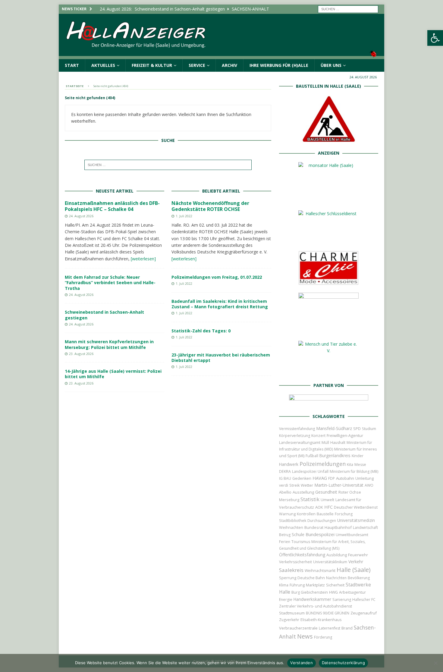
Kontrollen (306, 514)
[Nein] (435, 663)
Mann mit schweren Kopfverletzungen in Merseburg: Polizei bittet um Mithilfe (109, 344)
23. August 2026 (81, 353)
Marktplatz (315, 585)
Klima (283, 585)
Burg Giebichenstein (309, 592)
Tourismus (300, 541)
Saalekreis (291, 570)
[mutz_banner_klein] (328, 402)
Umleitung (364, 478)
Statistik (309, 499)
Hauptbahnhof (338, 527)
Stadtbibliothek (292, 520)
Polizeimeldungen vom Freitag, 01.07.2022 (216, 277)
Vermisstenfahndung (297, 428)
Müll (325, 442)
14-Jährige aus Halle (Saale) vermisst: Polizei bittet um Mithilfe (113, 373)
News (305, 636)
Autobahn (345, 478)
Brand (347, 628)
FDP (331, 478)
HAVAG (320, 478)
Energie (285, 599)
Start (72, 65)
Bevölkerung (359, 577)
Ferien (284, 541)
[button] (435, 38)
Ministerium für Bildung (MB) (354, 471)
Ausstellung (303, 492)
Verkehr (355, 561)
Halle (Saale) (353, 570)
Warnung (287, 514)
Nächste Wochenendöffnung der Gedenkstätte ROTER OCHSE (210, 206)
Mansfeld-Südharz (334, 428)
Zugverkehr (289, 619)
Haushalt (337, 442)
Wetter (307, 485)
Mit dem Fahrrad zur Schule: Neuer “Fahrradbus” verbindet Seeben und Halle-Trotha (110, 282)
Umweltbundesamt (352, 534)
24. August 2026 (81, 216)
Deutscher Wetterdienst (356, 507)
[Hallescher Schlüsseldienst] (328, 240)
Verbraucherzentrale (298, 628)
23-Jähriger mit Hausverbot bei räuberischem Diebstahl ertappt (220, 357)
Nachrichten (336, 577)
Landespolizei (304, 471)
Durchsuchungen (321, 520)
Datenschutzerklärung (343, 662)
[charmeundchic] (328, 281)
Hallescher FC (363, 599)
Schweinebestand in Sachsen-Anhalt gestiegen (104, 314)
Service (197, 65)
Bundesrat (313, 527)
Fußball (312, 455)
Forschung (344, 514)
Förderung (323, 637)
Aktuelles (103, 65)
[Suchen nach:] (348, 8)
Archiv (229, 65)
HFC (328, 507)
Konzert (318, 435)
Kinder (357, 455)
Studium (369, 428)
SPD (357, 428)
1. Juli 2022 (184, 216)
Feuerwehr (358, 554)
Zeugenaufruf (363, 613)
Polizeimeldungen (323, 463)
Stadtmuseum (292, 613)
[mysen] (328, 330)
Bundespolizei (320, 534)
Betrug (285, 534)
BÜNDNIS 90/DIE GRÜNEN (327, 613)
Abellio (285, 492)
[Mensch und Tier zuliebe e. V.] (328, 371)
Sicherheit (335, 585)
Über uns (331, 65)
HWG (333, 592)
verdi (283, 485)
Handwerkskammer (312, 599)
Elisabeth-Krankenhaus (320, 619)
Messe (360, 464)
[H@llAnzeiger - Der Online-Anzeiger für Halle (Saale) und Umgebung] (221, 55)
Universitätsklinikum (330, 561)
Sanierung (341, 599)
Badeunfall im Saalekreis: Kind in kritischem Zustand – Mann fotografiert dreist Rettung (219, 303)
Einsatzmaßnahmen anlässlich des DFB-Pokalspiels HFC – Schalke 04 (112, 206)
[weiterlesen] (143, 259)
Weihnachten (291, 527)
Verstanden (301, 662)
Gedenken (301, 478)
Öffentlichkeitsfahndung (302, 554)
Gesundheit (326, 492)
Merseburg (289, 499)
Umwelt (327, 499)
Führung (297, 585)
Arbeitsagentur (352, 592)
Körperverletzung (294, 435)
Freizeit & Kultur (152, 65)
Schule (298, 534)
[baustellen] (328, 139)
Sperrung (287, 577)
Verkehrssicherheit (295, 561)
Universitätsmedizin (356, 520)
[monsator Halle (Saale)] (328, 199)
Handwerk (288, 464)
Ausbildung (336, 554)
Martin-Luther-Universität (338, 485)
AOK (319, 507)
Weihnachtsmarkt (320, 570)
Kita (350, 464)
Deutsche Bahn (311, 577)
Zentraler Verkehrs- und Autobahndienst (315, 606)
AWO (369, 485)
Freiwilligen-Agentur (345, 435)
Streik (294, 485)
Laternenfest (329, 628)
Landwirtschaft (365, 527)
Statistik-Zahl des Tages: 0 (201, 331)
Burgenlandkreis (334, 455)
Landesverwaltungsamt (299, 442)
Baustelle (325, 514)
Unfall (323, 471)
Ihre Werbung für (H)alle (279, 65)
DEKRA (285, 471)
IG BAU (285, 478)
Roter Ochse (349, 492)
